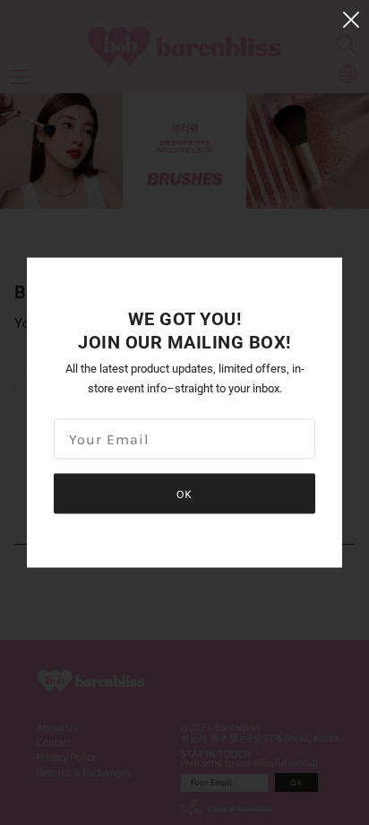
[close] (351, 19)
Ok (184, 494)
